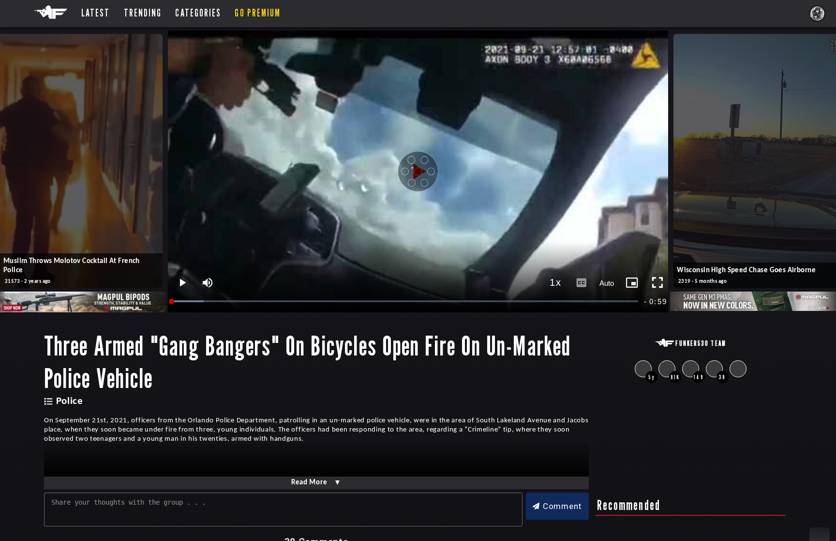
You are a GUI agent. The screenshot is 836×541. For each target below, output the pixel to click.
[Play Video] (418, 171)
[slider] (405, 301)
